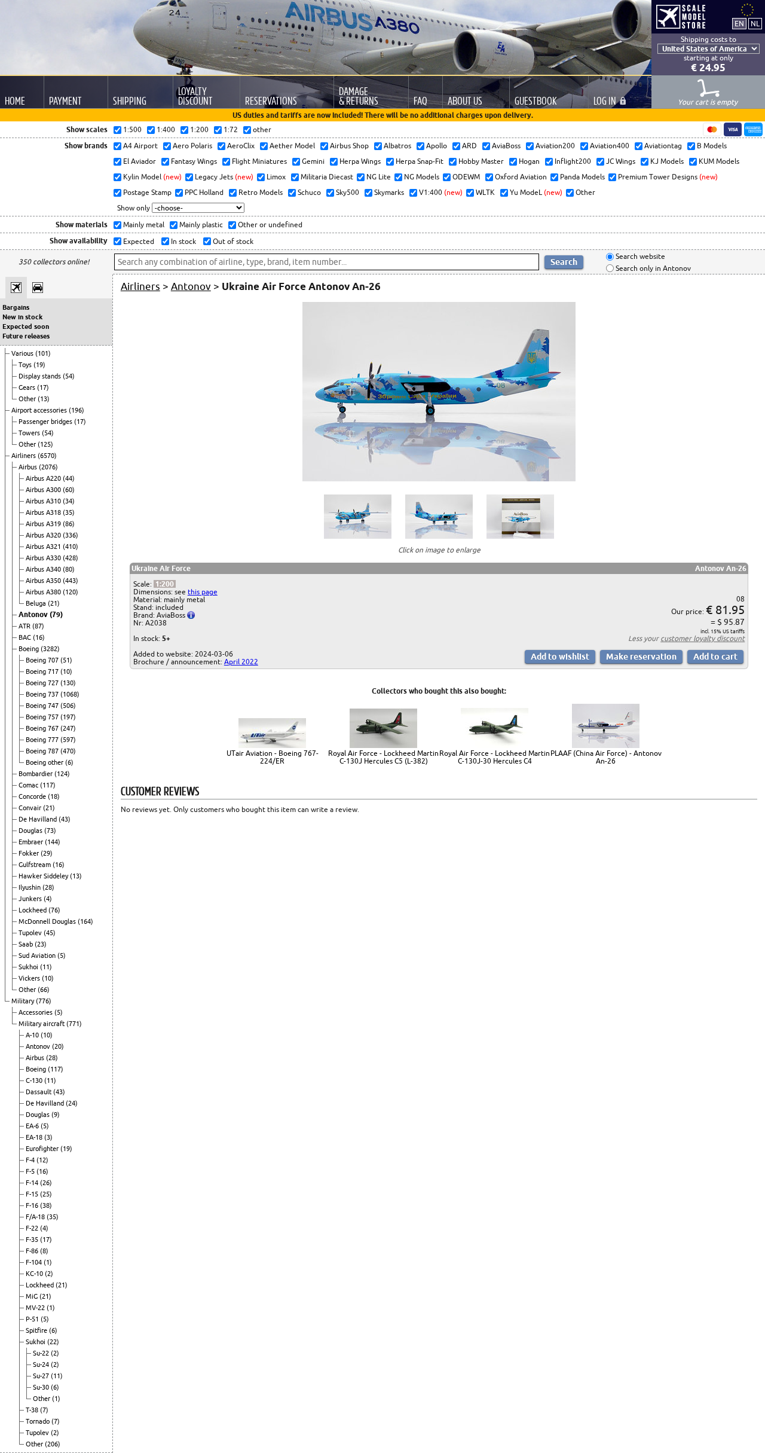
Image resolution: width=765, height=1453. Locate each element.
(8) (44, 1250)
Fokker (30, 853)
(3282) (50, 648)
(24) (72, 1103)
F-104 (35, 1262)
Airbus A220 (44, 478)
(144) (52, 841)
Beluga (37, 603)
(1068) (69, 694)
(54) (69, 376)
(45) (50, 932)
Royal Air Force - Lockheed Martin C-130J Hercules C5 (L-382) (383, 757)
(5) (61, 955)
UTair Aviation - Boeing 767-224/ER (273, 757)
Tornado (38, 1421)
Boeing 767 (43, 728)
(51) (66, 660)
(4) (48, 898)
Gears (28, 387)
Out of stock (232, 241)
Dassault (39, 1091)
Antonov (34, 614)
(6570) (47, 455)
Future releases (26, 336)
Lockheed (33, 910)
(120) (70, 592)
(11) (46, 966)
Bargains (15, 307)
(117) (48, 785)
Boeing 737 (43, 694)
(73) (50, 830)
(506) (68, 705)
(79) (56, 614)
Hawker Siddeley (44, 876)
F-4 (31, 1160)
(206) (52, 1444)
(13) (44, 398)
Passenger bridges (46, 421)
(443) (70, 580)
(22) (53, 1341)
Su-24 (42, 1364)
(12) (42, 1160)
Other (28, 398)
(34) (69, 501)
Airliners (24, 455)
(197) (68, 717)
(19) (39, 364)
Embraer (32, 841)
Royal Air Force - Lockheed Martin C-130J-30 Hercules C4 (494, 757)
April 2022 (241, 662)
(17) (43, 387)
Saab (27, 944)
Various (23, 353)
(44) (69, 478)
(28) (48, 887)
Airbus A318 (44, 512)
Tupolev (31, 932)
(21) (54, 603)
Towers (30, 432)
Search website (639, 257)
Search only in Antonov (652, 268)
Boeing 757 (43, 717)
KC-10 (35, 1273)
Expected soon (25, 326)
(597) (68, 739)
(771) (74, 1023)
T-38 (33, 1410)
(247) (68, 728)
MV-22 (36, 1307)
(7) (44, 1410)
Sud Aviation (38, 955)
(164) (85, 921)
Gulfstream (36, 864)
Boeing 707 (43, 660)
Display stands (41, 376)
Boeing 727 (43, 682)
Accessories (36, 1012)
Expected (137, 241)
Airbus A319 (44, 523)
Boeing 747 (43, 705)
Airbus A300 (44, 489)
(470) (68, 751)
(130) (68, 682)
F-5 (31, 1171)
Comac (29, 785)
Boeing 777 (43, 739)
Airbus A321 (44, 546)
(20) (58, 1046)
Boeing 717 (43, 671)
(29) (47, 853)
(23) (41, 944)
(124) (62, 773)
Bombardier (36, 773)
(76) (54, 910)
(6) (69, 762)
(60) (69, 489)
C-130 (35, 1080)
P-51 (33, 1319)
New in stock (22, 316)
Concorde (33, 796)
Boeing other (45, 762)
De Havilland (39, 819)
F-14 (33, 1182)
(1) (48, 1262)
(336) (70, 535)
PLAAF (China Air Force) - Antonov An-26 (606, 757)
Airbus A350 (44, 580)
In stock (182, 241)
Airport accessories (40, 410)
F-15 (33, 1194)
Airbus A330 (44, 557)
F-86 (33, 1250)
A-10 (33, 1035)
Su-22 (42, 1353)
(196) (76, 410)
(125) (45, 444)
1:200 (165, 584)
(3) (48, 1137)
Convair (31, 807)
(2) (49, 1273)
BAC (26, 637)
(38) (46, 1205)
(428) (70, 557)
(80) (69, 569)
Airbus (29, 467)
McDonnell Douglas (48, 921)
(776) (43, 1001)
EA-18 (35, 1137)
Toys (26, 364)
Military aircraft (42, 1023)
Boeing (30, 648)
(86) (69, 523)
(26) (46, 1182)
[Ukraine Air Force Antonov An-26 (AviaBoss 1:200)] (439, 479)
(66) (44, 989)
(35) (69, 512)
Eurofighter (43, 1148)
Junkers (31, 898)
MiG (32, 1296)
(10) (66, 671)
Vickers (30, 978)
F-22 (33, 1228)
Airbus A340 (44, 569)
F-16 (33, 1205)
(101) (43, 353)
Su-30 (42, 1387)
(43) (65, 819)
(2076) (48, 467)
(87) (38, 626)
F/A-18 (36, 1216)
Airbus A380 (44, 592)
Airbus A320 (44, 535)
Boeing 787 (43, 751)
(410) (70, 546)
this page (203, 592)
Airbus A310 (44, 501)
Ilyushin (30, 887)
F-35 (33, 1239)
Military (23, 1001)
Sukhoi (29, 966)
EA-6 (33, 1126)
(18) (54, 796)
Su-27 (42, 1375)
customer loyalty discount (702, 638)
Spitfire (37, 1330)
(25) (46, 1194)
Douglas (31, 830)
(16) (39, 637)
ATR (25, 626)
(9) (55, 1114)
